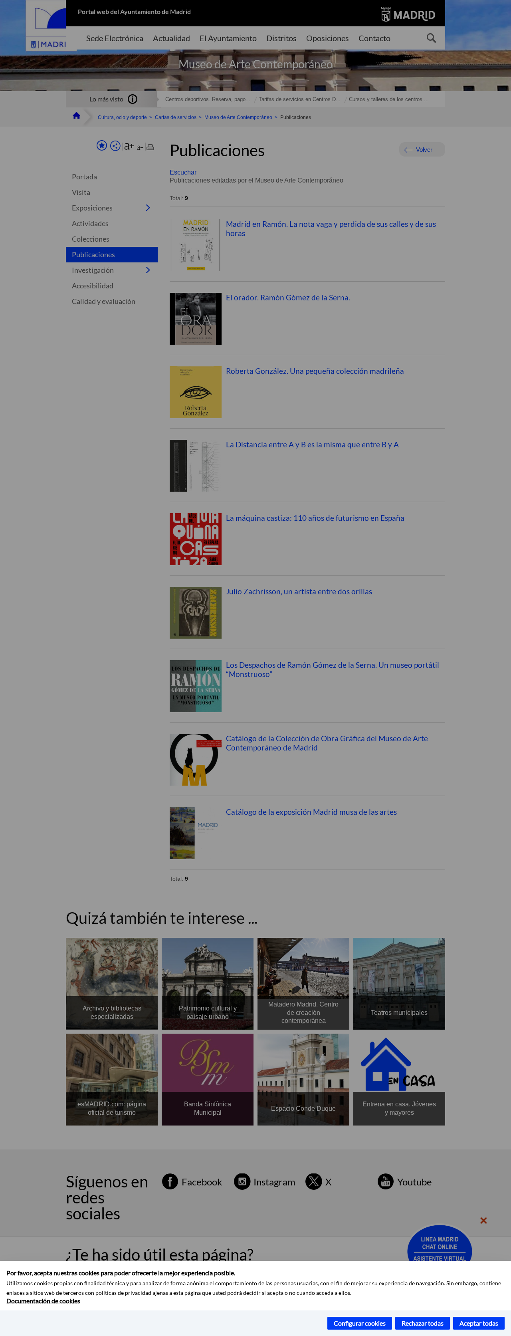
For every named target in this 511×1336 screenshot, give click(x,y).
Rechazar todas (423, 1323)
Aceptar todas (479, 1323)
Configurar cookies (360, 1323)
